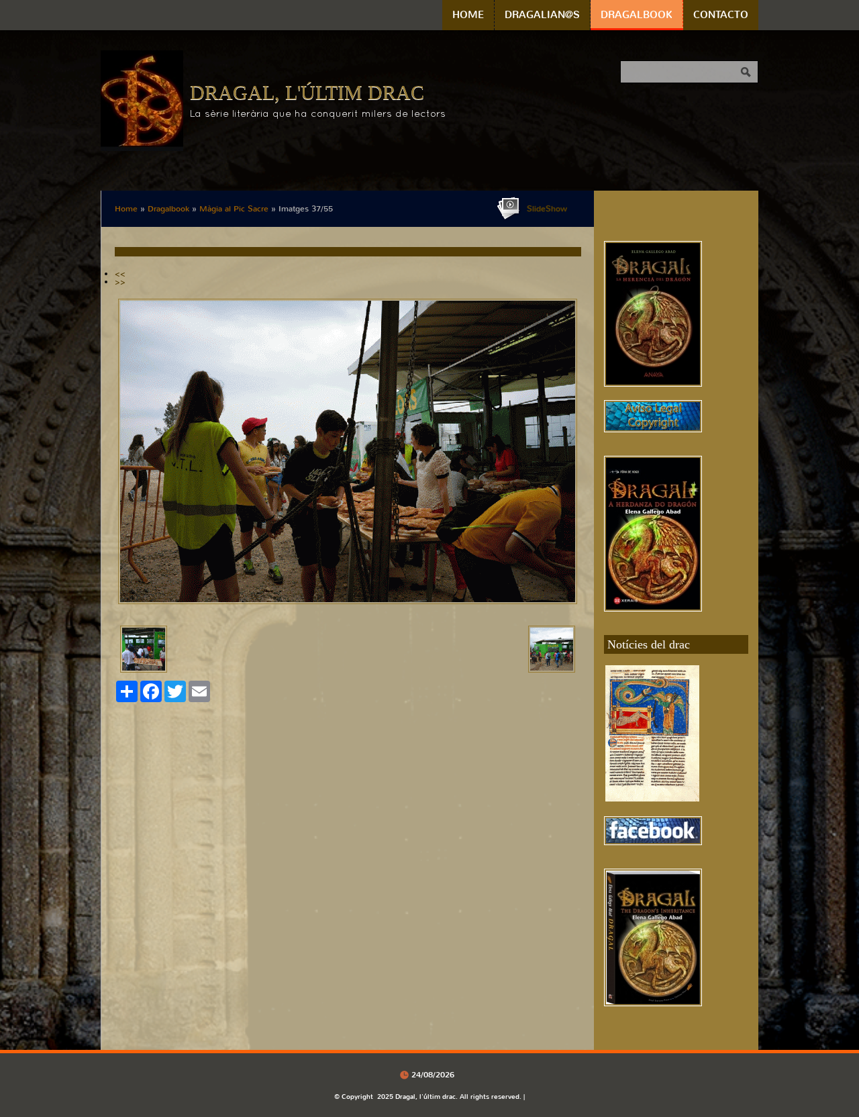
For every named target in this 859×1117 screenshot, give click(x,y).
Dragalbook (636, 14)
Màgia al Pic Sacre (233, 208)
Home (468, 14)
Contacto (720, 14)
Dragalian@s (542, 14)
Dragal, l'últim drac (307, 92)
